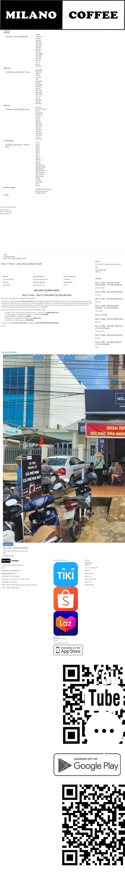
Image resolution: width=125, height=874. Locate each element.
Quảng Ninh (39, 55)
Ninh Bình (38, 66)
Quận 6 (38, 152)
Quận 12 (38, 163)
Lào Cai (38, 64)
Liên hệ (56, 640)
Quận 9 (38, 157)
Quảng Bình (39, 70)
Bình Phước (39, 114)
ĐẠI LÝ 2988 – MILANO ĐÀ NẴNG (108, 335)
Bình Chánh (39, 182)
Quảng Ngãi (39, 85)
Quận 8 (38, 155)
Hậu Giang (39, 135)
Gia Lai (38, 98)
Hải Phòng (39, 36)
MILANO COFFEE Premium (44, 189)
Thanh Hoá (39, 72)
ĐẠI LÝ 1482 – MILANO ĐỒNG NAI (109, 299)
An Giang (38, 107)
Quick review (8, 544)
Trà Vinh (38, 137)
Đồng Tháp (39, 124)
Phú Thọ (38, 51)
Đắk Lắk (38, 101)
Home (5, 255)
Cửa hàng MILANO (9, 256)
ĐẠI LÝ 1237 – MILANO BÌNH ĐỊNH (107, 361)
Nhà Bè (38, 178)
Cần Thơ (38, 120)
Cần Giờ (38, 185)
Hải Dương (39, 44)
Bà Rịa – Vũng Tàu (41, 109)
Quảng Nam (39, 81)
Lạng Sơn (38, 40)
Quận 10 (38, 159)
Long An (38, 128)
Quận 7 (38, 154)
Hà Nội (37, 34)
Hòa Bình (38, 59)
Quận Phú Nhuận (40, 170)
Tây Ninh (38, 131)
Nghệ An (38, 73)
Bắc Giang (39, 42)
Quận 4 (38, 148)
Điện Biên (38, 49)
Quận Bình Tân (40, 165)
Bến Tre (38, 111)
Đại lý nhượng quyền (42, 191)
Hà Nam (38, 38)
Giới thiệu (56, 636)
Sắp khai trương (40, 193)
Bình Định (38, 87)
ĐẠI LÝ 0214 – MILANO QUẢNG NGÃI (15, 258)
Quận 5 (38, 150)
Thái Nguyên (39, 53)
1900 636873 (88, 563)
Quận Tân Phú (40, 174)
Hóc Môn (38, 180)
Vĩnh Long (38, 139)
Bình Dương (39, 113)
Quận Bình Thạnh (41, 167)
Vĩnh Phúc (39, 57)
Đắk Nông (38, 103)
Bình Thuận (39, 94)
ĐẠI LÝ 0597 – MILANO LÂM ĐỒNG (15, 548)
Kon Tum (38, 96)
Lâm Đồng (38, 100)
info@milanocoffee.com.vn (9, 573)
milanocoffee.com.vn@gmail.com (10, 570)
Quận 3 (38, 146)
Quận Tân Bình (40, 172)
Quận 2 (38, 144)
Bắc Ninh (38, 60)
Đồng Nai (38, 122)
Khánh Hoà (39, 92)
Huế (37, 79)
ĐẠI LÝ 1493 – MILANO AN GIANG (109, 292)
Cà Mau (38, 118)
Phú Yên (38, 88)
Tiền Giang (39, 133)
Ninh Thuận (39, 90)
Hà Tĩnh (38, 75)
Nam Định (38, 46)
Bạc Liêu (38, 116)
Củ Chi (37, 183)
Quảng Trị (38, 77)
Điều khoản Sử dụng (59, 638)
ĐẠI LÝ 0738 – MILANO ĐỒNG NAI (45, 361)
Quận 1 (38, 142)
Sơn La (38, 62)
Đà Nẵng (38, 83)
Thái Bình (38, 47)
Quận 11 (38, 161)
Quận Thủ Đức (40, 176)
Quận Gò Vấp (39, 169)
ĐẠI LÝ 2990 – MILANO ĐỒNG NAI (109, 319)
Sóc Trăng (39, 129)
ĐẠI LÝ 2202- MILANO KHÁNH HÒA (77, 361)
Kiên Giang (39, 126)
